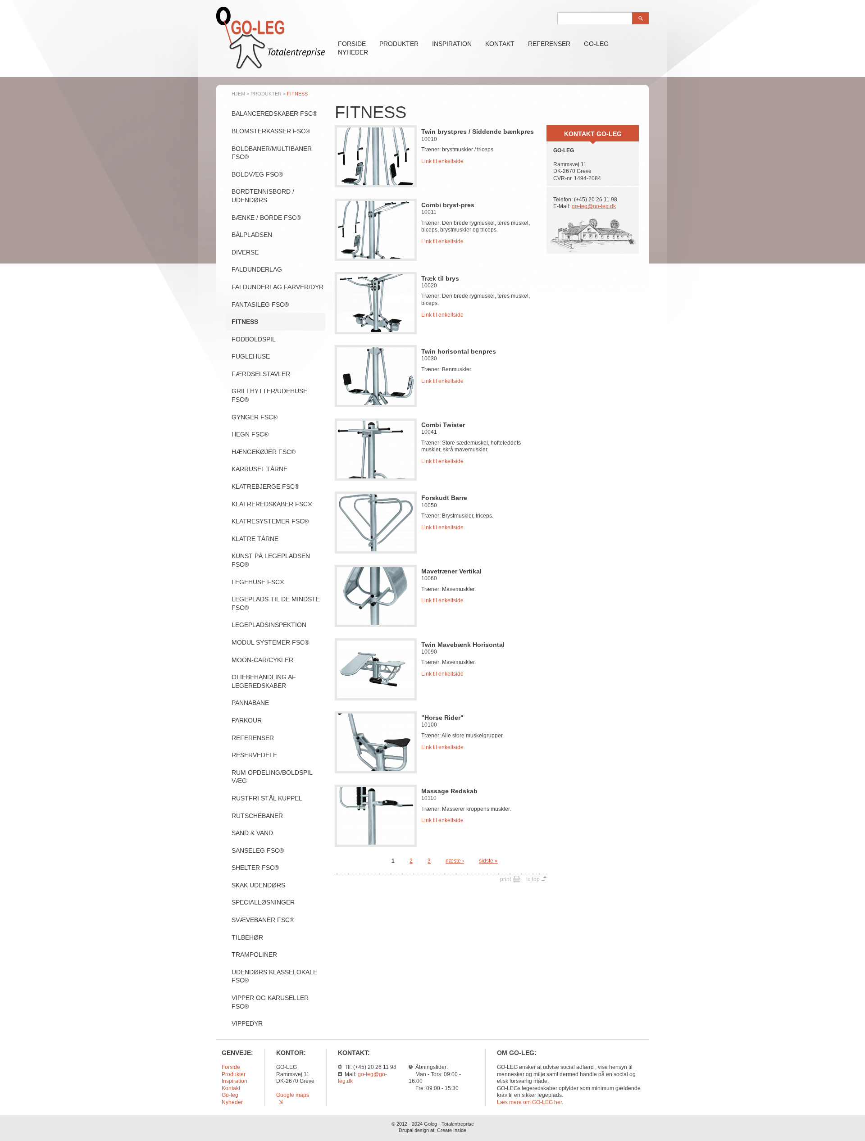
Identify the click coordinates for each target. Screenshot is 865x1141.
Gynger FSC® (255, 417)
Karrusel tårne (259, 469)
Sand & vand (252, 832)
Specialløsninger (263, 902)
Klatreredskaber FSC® (272, 504)
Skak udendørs (258, 885)
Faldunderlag (257, 269)
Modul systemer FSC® (270, 642)
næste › (455, 861)
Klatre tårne (255, 538)
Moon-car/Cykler (262, 660)
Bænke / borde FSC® (266, 217)
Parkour (247, 720)
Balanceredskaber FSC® (274, 113)
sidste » (488, 861)
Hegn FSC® (250, 434)
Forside (352, 43)
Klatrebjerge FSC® (265, 486)
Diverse (245, 252)
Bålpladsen (252, 234)
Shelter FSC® (255, 867)
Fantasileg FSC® (260, 304)
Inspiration (452, 43)
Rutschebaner (257, 815)
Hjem (238, 93)
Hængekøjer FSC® (264, 451)
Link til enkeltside (442, 161)
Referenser (549, 43)
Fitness (245, 321)
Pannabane (250, 702)
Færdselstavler (261, 373)
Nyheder (353, 52)
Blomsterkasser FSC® (271, 131)
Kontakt (499, 43)
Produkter (399, 43)
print (505, 879)
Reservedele (254, 755)
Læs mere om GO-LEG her (529, 1102)
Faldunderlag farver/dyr (277, 287)
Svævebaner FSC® (263, 919)
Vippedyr (247, 1023)
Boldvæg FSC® (257, 174)
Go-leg (596, 43)
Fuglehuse (251, 356)
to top (533, 879)
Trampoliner (254, 954)
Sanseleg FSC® (258, 850)
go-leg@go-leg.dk (594, 206)
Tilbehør (247, 937)
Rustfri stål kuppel (267, 798)
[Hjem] (270, 68)
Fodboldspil (254, 339)
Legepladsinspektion (269, 624)
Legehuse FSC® (258, 582)
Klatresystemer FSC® (270, 521)
